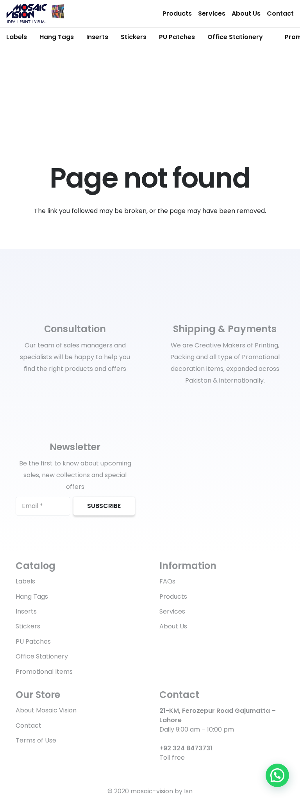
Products (177, 13)
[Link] (35, 13)
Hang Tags (32, 596)
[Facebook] (162, 771)
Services (211, 13)
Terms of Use (36, 740)
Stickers (28, 626)
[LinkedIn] (176, 771)
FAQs (167, 581)
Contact (280, 13)
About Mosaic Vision (46, 710)
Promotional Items (44, 671)
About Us (246, 13)
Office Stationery (42, 656)
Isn (188, 791)
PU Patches (33, 641)
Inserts (26, 611)
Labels (25, 581)
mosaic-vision (151, 791)
